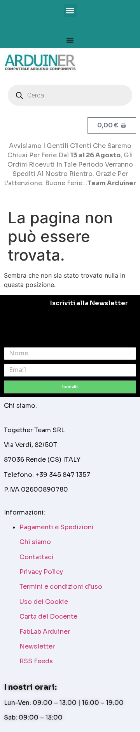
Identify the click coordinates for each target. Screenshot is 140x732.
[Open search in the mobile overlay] (70, 95)
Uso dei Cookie (43, 602)
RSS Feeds (36, 661)
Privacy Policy (41, 572)
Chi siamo (35, 542)
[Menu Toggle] (70, 40)
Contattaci (36, 557)
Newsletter (37, 646)
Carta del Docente (48, 616)
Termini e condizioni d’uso (60, 586)
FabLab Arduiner (44, 632)
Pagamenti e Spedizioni (56, 527)
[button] (70, 10)
